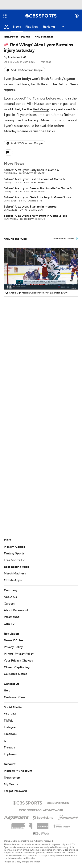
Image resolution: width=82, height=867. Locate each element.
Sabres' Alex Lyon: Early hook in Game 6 (31, 170)
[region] (41, 268)
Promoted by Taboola (63, 238)
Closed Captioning (17, 667)
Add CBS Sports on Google (27, 70)
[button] (5, 16)
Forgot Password (15, 791)
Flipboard (10, 754)
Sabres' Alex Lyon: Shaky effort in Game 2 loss (35, 216)
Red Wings (41, 109)
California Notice (15, 674)
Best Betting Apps (16, 567)
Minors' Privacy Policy (19, 654)
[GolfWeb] (41, 834)
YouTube (10, 714)
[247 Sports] (16, 817)
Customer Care (14, 697)
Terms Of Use (13, 640)
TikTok (8, 721)
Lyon (7, 79)
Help (7, 690)
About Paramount (16, 610)
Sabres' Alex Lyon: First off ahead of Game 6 (34, 179)
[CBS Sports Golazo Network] (41, 810)
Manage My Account (18, 771)
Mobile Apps (13, 580)
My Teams (11, 784)
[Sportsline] (43, 817)
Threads (9, 747)
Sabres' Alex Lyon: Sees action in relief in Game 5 (38, 188)
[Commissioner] (21, 825)
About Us (10, 597)
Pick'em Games (14, 547)
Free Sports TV (14, 560)
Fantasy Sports (14, 553)
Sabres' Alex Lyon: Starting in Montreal (30, 207)
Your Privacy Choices (18, 660)
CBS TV (9, 624)
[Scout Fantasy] (62, 826)
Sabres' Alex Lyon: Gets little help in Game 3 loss (37, 197)
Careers (9, 604)
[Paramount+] (68, 817)
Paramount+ (12, 617)
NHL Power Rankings (17, 36)
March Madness (15, 573)
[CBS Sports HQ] (58, 802)
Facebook (10, 734)
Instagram (11, 727)
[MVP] (42, 825)
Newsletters (12, 778)
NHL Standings (44, 36)
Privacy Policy (13, 647)
